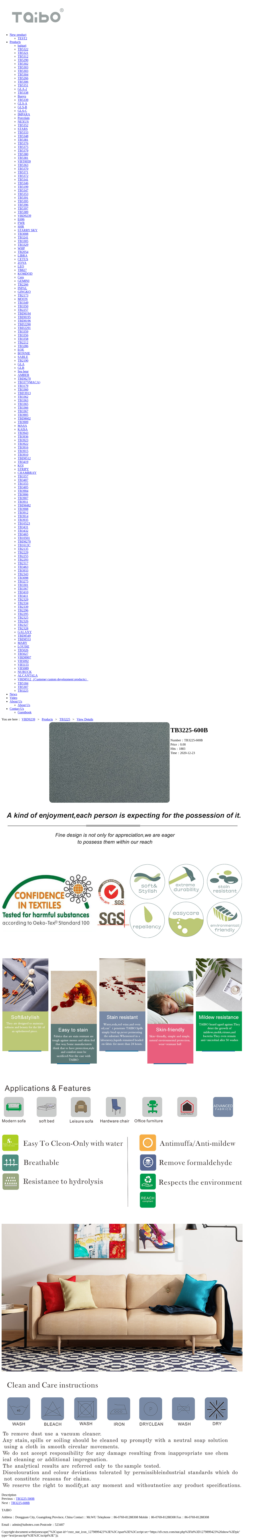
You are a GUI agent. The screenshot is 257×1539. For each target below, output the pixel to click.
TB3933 (23, 570)
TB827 (22, 270)
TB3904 (23, 491)
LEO (21, 266)
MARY (22, 643)
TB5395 (23, 201)
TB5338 (23, 92)
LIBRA (23, 255)
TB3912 (23, 512)
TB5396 (23, 205)
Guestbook (25, 712)
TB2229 (23, 552)
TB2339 (23, 606)
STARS (23, 129)
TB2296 (23, 610)
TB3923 (23, 440)
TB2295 (23, 614)
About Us (24, 705)
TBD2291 (24, 328)
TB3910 (23, 454)
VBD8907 (24, 657)
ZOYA (22, 262)
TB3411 (23, 596)
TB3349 (23, 302)
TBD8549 (24, 635)
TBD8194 (24, 313)
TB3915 (23, 451)
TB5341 (23, 179)
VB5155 (23, 664)
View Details (85, 719)
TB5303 (23, 67)
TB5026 (23, 650)
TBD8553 (24, 639)
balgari (22, 45)
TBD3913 (24, 393)
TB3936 (23, 436)
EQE (21, 349)
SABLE (23, 357)
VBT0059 (24, 161)
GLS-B (22, 107)
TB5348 (23, 136)
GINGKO (24, 291)
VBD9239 (24, 215)
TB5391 (23, 197)
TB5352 (23, 125)
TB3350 (23, 306)
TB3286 (23, 346)
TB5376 (23, 143)
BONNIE (24, 353)
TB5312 (23, 56)
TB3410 (23, 592)
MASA (22, 425)
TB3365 (23, 404)
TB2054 (23, 252)
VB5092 (23, 661)
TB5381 (23, 139)
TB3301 (23, 585)
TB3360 (23, 389)
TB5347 (23, 190)
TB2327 (23, 625)
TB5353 (23, 194)
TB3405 (23, 487)
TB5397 (23, 208)
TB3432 (23, 530)
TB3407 (23, 480)
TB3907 (23, 498)
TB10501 (24, 538)
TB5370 (23, 168)
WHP (21, 248)
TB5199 (23, 186)
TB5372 (23, 176)
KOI (20, 465)
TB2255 (23, 556)
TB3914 (23, 516)
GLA (21, 364)
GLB (21, 367)
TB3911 (23, 501)
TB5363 (23, 165)
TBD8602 (24, 418)
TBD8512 (24, 458)
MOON (23, 299)
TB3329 (23, 244)
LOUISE (23, 646)
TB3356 (23, 335)
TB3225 (23, 690)
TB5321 (23, 53)
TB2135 (23, 548)
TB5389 (23, 212)
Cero (21, 277)
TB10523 (24, 523)
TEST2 (22, 38)
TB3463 (23, 567)
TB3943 (23, 433)
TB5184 (23, 683)
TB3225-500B (25, 1498)
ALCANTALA (28, 675)
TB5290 (23, 60)
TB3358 (23, 339)
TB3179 (23, 386)
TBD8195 (24, 317)
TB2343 (23, 574)
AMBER (23, 375)
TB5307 (23, 687)
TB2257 (23, 310)
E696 (21, 219)
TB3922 (23, 443)
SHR (21, 226)
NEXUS (23, 121)
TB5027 (23, 653)
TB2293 (23, 559)
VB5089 (23, 668)
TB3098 (23, 577)
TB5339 (23, 100)
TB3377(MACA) (29, 382)
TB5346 (23, 183)
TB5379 (23, 150)
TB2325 (23, 617)
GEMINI (23, 281)
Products (47, 719)
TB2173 (23, 295)
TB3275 (23, 581)
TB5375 (23, 147)
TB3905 (23, 415)
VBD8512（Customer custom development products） (53, 679)
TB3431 (23, 527)
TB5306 (23, 81)
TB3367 (23, 411)
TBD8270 (24, 378)
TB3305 (23, 241)
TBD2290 (24, 324)
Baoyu (22, 96)
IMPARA (24, 114)
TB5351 (23, 85)
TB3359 (23, 331)
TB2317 (23, 563)
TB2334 (23, 603)
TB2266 (23, 284)
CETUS (23, 259)
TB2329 (23, 599)
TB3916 (23, 447)
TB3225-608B (20, 1503)
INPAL (22, 288)
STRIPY (23, 469)
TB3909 (23, 422)
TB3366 (23, 407)
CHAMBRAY (27, 472)
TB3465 (23, 534)
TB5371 (23, 172)
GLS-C (22, 110)
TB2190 (23, 360)
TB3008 (23, 234)
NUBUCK (25, 672)
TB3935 (23, 520)
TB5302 (23, 63)
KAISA (23, 429)
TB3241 (23, 237)
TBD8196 (24, 320)
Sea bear (23, 371)
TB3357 (23, 476)
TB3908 (23, 509)
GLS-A (22, 103)
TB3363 (23, 400)
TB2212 (23, 342)
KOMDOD (25, 273)
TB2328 (23, 628)
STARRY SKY (28, 230)
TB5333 (23, 132)
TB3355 (23, 483)
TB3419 (23, 462)
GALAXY (25, 632)
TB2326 (23, 621)
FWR (21, 223)
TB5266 (23, 78)
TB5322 (23, 49)
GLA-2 (22, 89)
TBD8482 (24, 505)
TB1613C (24, 545)
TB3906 (23, 494)
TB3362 (23, 396)
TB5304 (23, 74)
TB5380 (23, 154)
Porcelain (24, 118)
